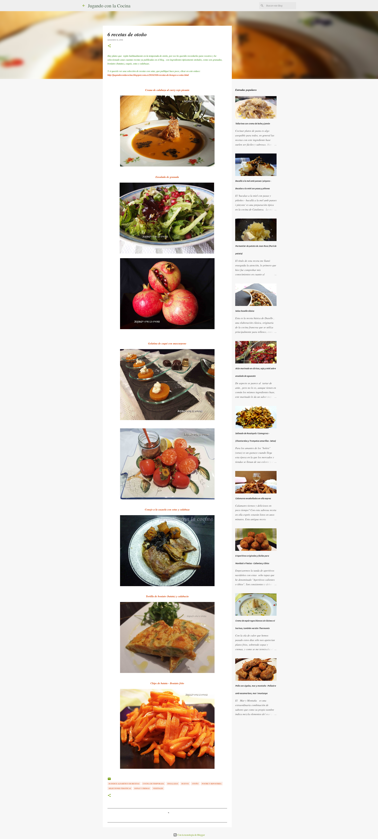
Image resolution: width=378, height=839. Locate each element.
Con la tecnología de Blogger (191, 834)
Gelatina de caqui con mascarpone (167, 343)
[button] (109, 46)
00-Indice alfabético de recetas (124, 783)
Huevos (185, 783)
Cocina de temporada (153, 783)
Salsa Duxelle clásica (244, 311)
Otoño (195, 783)
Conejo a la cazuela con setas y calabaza (167, 509)
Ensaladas (172, 783)
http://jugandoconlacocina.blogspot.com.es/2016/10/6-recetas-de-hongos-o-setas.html (148, 75)
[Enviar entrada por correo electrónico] (109, 780)
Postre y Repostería (211, 783)
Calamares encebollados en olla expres (253, 498)
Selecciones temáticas (120, 788)
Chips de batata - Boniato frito (167, 683)
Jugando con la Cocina (109, 5)
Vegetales (158, 788)
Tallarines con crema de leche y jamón (252, 123)
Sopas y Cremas (142, 788)
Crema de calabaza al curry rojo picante (167, 90)
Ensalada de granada (167, 177)
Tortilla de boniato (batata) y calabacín (167, 596)
